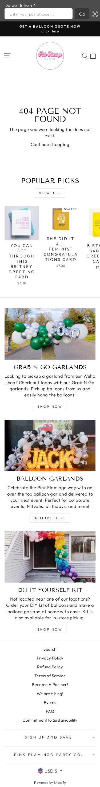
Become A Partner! (50, 684)
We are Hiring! (50, 693)
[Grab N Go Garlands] (50, 334)
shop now (50, 406)
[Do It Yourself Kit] (50, 557)
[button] (93, 13)
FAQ (50, 711)
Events (50, 702)
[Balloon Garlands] (50, 445)
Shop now (50, 629)
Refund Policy (50, 666)
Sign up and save (49, 737)
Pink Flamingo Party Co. (48, 754)
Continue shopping (50, 144)
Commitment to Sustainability (50, 720)
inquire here (50, 518)
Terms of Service (50, 675)
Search (49, 649)
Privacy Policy (50, 658)
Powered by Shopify (50, 782)
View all (50, 193)
